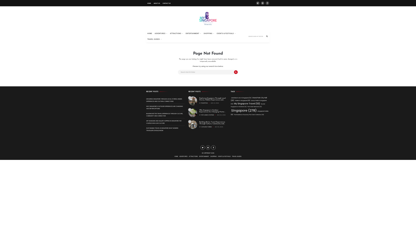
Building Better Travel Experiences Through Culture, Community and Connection (212, 123)
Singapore (244, 110)
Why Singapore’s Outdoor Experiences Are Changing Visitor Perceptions (211, 111)
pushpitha (204, 103)
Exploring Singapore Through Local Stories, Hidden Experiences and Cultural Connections (212, 99)
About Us (157, 3)
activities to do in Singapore (241, 98)
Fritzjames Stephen (207, 115)
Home (149, 3)
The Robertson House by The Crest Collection (249, 114)
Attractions (175, 33)
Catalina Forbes (206, 127)
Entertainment (192, 33)
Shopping (208, 33)
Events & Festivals (225, 33)
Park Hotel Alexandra (254, 106)
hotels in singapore (242, 100)
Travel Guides (153, 39)
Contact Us (167, 3)
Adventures (160, 33)
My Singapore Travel (247, 103)
